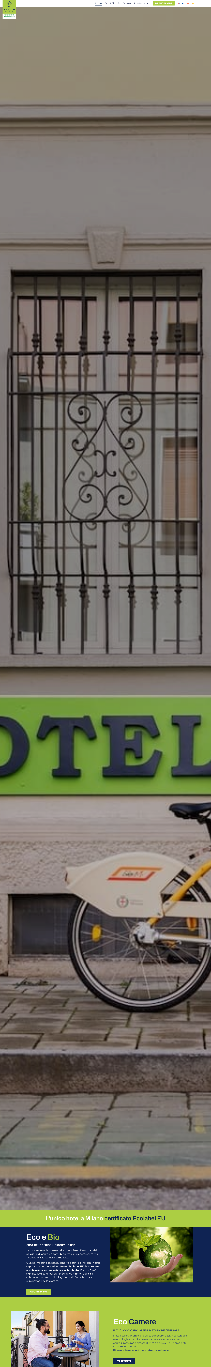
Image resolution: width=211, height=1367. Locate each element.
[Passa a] (179, 3)
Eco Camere (124, 3)
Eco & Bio (110, 3)
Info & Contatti (142, 3)
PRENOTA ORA (164, 3)
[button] (13, 1340)
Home (98, 3)
